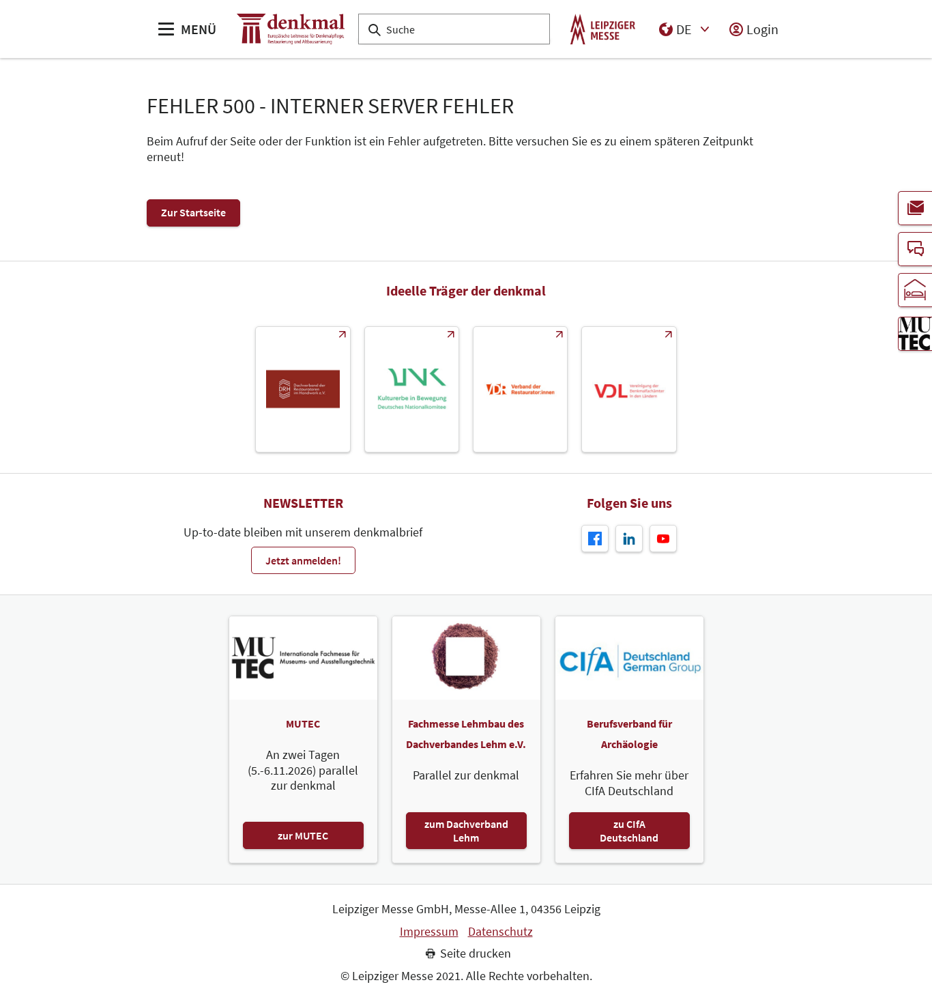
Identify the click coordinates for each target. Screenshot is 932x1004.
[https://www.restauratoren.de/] (520, 389)
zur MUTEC (303, 835)
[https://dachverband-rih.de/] (302, 389)
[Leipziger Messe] (603, 29)
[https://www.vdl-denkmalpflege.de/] (628, 389)
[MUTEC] (915, 334)
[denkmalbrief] (915, 208)
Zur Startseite (193, 212)
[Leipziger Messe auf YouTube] (663, 538)
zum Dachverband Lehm (466, 830)
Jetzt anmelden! (303, 560)
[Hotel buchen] (915, 290)
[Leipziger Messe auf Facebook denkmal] (595, 538)
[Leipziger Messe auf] (629, 538)
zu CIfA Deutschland (629, 830)
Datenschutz (500, 931)
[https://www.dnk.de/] (411, 389)
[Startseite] (290, 29)
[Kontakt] (915, 249)
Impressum (429, 931)
